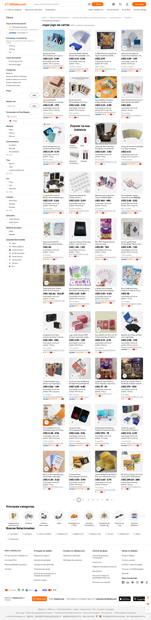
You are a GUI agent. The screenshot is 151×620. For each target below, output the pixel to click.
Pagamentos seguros (42, 556)
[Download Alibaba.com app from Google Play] (139, 598)
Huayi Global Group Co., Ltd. (53, 443)
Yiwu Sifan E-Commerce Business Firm (106, 490)
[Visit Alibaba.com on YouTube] (142, 582)
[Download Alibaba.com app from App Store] (125, 598)
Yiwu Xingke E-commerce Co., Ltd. (132, 115)
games (138, 534)
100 (107, 500)
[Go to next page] (112, 500)
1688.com (51, 609)
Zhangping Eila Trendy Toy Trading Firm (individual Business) (54, 257)
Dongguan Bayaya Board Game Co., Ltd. (54, 397)
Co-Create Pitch (11, 560)
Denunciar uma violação (101, 582)
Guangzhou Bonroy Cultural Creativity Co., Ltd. (132, 69)
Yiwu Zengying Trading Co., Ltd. (132, 487)
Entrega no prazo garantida (44, 564)
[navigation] (22, 259)
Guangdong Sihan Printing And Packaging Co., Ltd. (80, 304)
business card (62, 534)
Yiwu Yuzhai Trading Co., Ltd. (105, 69)
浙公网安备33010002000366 (114, 616)
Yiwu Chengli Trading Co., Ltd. (53, 350)
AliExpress (42, 609)
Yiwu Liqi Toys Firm (102, 443)
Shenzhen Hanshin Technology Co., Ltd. (106, 350)
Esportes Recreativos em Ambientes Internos (89, 17)
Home (44, 17)
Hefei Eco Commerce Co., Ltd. (54, 487)
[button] (89, 4)
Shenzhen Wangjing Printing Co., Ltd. (80, 443)
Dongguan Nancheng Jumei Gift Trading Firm (80, 115)
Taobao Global (85, 609)
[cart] (120, 5)
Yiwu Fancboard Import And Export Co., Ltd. (132, 347)
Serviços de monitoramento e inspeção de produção (45, 575)
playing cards (124, 534)
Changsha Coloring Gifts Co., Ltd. (132, 211)
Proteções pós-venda (42, 569)
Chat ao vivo (96, 562)
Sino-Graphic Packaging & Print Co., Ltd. (106, 301)
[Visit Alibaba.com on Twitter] (132, 582)
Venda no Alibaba (128, 556)
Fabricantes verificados (71, 556)
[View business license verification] (97, 616)
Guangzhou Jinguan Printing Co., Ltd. (54, 66)
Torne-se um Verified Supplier (132, 569)
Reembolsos (97, 571)
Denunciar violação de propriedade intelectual (101, 577)
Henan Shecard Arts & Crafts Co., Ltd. (106, 257)
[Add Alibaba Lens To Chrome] (39, 598)
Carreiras (8, 569)
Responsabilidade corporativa (15, 564)
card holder (14, 534)
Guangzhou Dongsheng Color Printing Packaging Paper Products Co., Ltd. (132, 162)
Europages (110, 609)
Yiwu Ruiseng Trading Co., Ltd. (54, 301)
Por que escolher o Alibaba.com (16, 556)
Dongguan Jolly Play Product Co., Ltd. (132, 257)
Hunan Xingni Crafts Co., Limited (80, 397)
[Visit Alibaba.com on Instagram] (137, 582)
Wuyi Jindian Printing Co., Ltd (105, 162)
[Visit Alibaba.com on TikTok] (146, 582)
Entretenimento (115, 17)
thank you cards (95, 534)
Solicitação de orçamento (72, 560)
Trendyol (100, 609)
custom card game (45, 534)
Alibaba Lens (18, 598)
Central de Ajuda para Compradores (100, 557)
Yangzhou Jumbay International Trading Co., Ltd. (54, 162)
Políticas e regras (40, 580)
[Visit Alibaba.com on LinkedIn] (127, 582)
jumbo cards (14, 539)
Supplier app (59, 599)
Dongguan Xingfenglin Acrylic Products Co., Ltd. (80, 487)
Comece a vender (128, 560)
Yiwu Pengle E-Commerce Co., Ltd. (54, 211)
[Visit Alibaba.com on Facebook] (123, 582)
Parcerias (125, 573)
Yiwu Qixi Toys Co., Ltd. (103, 394)
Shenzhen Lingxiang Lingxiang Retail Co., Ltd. (132, 304)
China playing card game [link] (51, 21)
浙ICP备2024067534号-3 (135, 616)
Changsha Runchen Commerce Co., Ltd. (80, 211)
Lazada (75, 609)
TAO (93, 609)
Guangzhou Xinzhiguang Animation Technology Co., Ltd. (106, 112)
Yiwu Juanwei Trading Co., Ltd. (132, 397)
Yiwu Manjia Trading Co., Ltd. (105, 211)
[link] (148, 598)
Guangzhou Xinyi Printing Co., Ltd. (80, 350)
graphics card (78, 534)
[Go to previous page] (74, 500)
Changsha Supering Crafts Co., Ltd (80, 69)
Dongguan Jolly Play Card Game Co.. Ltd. (54, 115)
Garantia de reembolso (42, 560)
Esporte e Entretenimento (59, 17)
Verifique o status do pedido (132, 564)
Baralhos (128, 17)
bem (34, 95)
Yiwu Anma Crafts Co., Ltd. (78, 254)
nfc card (110, 534)
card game (28, 534)
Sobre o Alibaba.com (13, 551)
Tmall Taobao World (64, 609)
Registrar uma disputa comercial (104, 567)
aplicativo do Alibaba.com (106, 599)
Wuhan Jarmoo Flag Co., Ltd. (131, 443)
